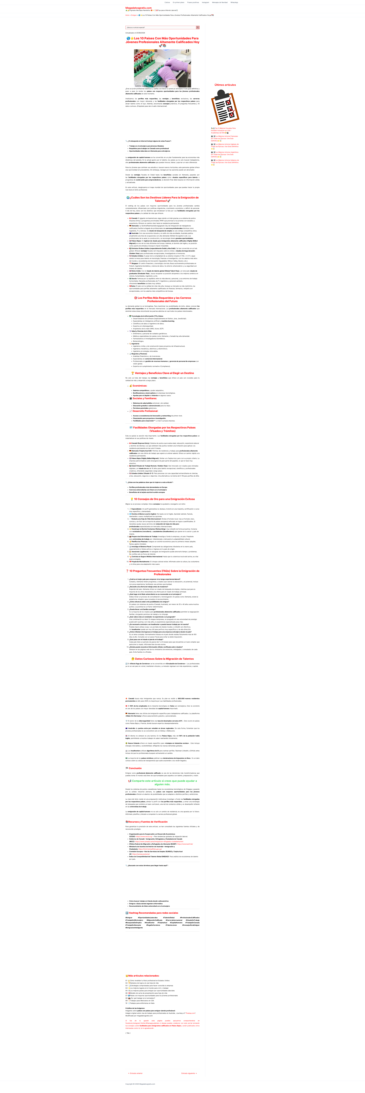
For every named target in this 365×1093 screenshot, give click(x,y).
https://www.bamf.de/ (185, 844)
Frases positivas (193, 2)
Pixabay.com (190, 1013)
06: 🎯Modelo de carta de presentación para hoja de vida (146, 993)
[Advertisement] (162, 123)
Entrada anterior (135, 1073)
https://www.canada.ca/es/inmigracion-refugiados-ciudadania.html (159, 841)
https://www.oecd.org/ (144, 836)
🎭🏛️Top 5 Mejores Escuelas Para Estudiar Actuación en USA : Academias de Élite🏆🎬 (223, 130)
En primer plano (178, 2)
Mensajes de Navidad (220, 2)
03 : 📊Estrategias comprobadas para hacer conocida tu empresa (149, 986)
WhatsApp (234, 2)
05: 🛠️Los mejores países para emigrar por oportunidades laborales (150, 991)
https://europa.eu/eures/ (141, 854)
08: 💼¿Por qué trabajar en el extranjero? (140, 998)
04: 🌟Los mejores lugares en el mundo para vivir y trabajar (147, 988)
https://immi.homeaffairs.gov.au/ (150, 849)
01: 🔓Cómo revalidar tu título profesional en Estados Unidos (147, 980)
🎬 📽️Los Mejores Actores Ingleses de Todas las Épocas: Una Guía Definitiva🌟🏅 (225, 146)
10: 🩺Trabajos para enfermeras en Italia (139, 1003)
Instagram (205, 2)
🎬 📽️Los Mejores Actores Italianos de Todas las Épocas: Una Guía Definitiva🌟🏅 (225, 162)
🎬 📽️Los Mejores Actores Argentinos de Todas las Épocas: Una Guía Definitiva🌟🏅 (224, 154)
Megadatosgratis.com (138, 7)
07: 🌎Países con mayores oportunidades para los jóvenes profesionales (151, 995)
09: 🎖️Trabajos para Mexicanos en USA (139, 1001)
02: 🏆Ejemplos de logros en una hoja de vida (142, 983)
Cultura (167, 2)
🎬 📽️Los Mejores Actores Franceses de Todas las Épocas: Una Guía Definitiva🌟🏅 (224, 138)
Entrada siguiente (189, 1073)
